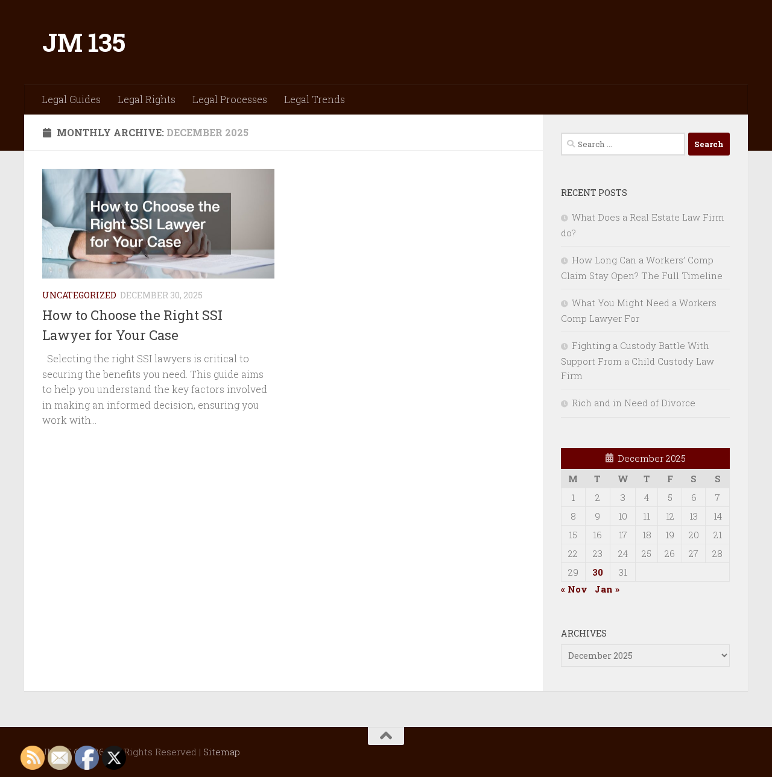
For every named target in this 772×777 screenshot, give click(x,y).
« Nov (574, 589)
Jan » (607, 589)
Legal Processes (229, 99)
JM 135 (83, 41)
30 (597, 572)
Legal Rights (147, 99)
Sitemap (221, 752)
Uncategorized (79, 295)
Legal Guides (71, 99)
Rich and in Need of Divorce (633, 403)
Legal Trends (314, 99)
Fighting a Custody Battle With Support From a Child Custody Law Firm (637, 360)
